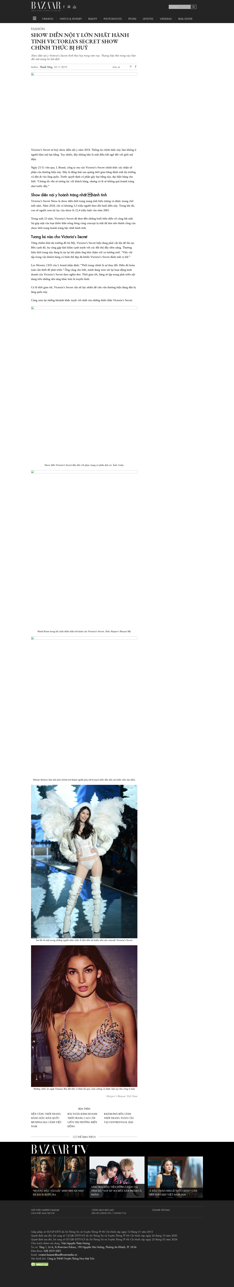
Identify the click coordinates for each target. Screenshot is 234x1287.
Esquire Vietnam (161, 1209)
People (132, 18)
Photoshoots (113, 18)
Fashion (47, 18)
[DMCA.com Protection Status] (39, 1264)
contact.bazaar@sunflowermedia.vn (58, 1254)
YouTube (74, 7)
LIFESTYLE (148, 18)
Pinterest (131, 67)
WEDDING (166, 18)
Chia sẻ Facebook (135, 67)
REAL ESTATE (185, 18)
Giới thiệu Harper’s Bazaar (45, 1209)
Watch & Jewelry (71, 18)
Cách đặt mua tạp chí (42, 1213)
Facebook (64, 7)
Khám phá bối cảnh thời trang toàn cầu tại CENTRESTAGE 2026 (119, 1118)
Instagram (69, 7)
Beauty (92, 18)
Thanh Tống (46, 67)
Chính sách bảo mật (103, 1209)
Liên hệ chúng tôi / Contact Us (109, 1213)
